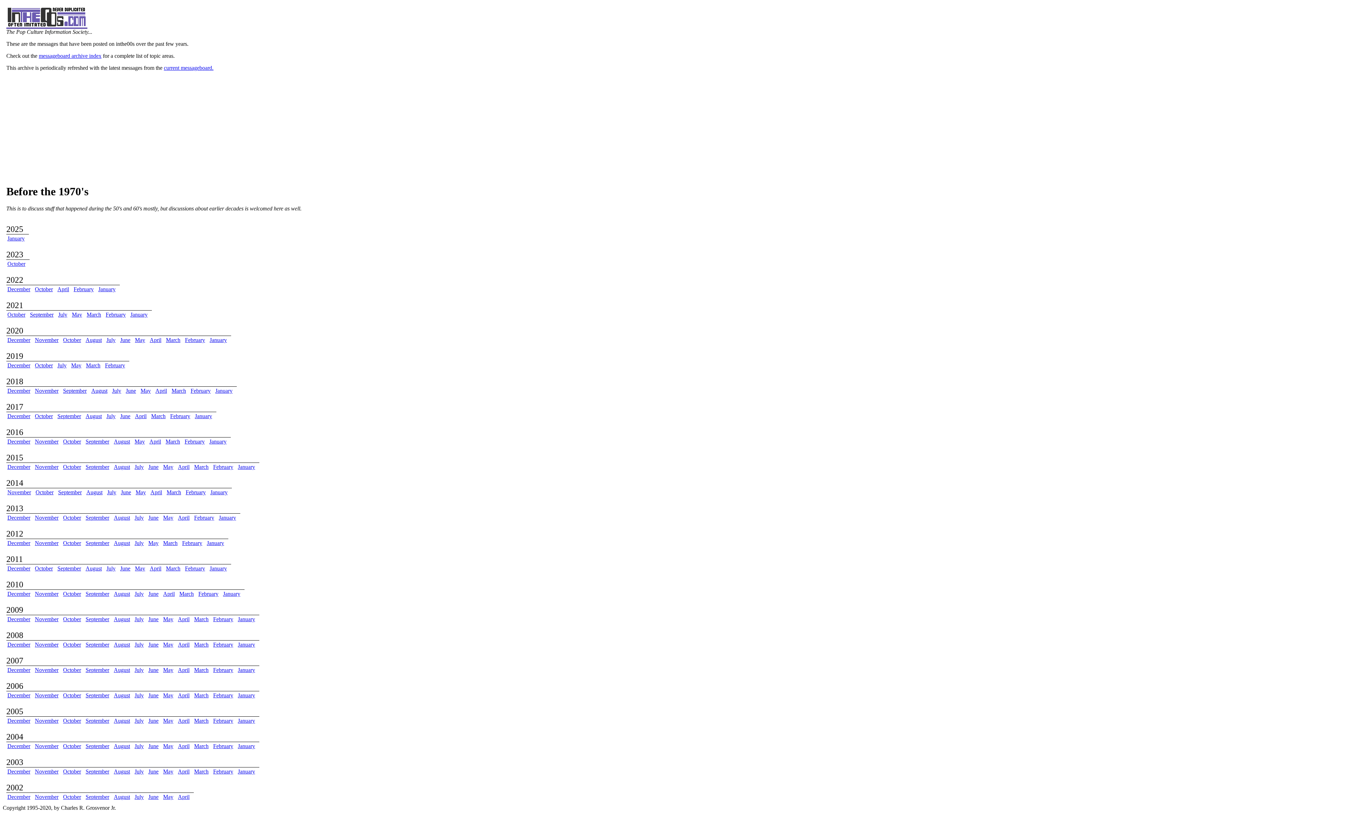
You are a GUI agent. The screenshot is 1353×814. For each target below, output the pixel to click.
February (84, 289)
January (16, 238)
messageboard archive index (70, 56)
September (42, 315)
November (46, 340)
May (77, 315)
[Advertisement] (676, 128)
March (94, 315)
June (125, 340)
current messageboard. (189, 68)
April (63, 289)
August (94, 340)
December (18, 289)
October (16, 264)
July (62, 315)
